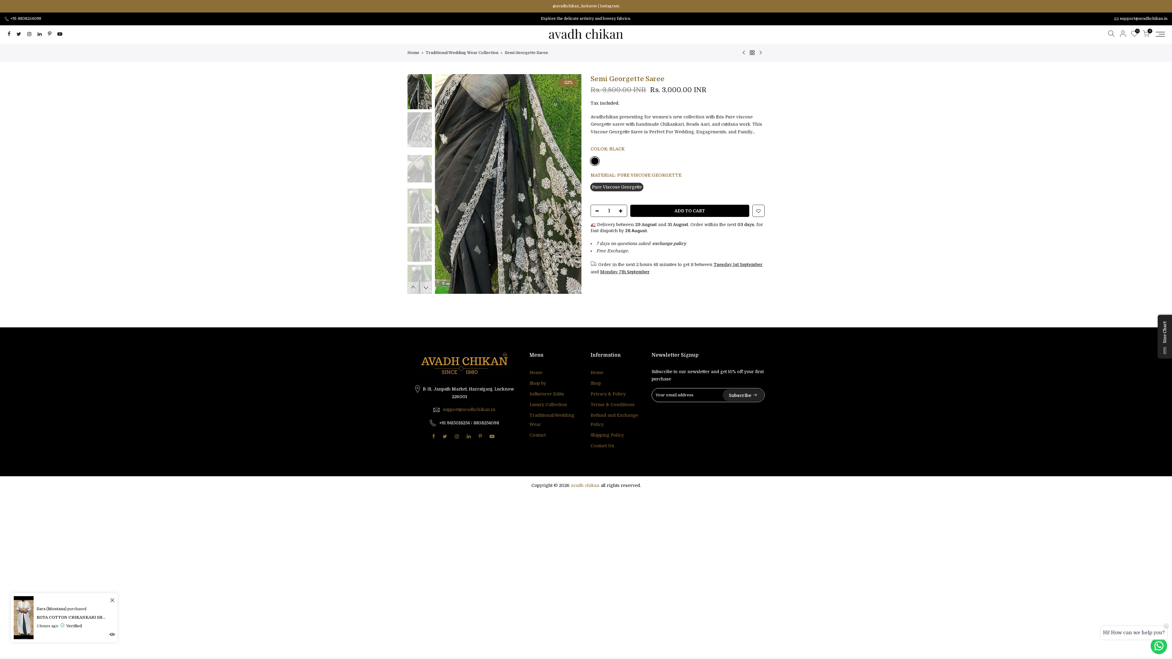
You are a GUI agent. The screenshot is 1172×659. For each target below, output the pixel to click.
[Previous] (445, 184)
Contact (538, 435)
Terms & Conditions (613, 404)
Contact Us (602, 445)
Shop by (538, 383)
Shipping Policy (607, 435)
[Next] (570, 184)
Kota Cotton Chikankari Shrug (72, 617)
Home (413, 52)
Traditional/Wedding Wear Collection (462, 52)
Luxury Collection (548, 404)
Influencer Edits (547, 393)
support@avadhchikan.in (469, 409)
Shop (596, 383)
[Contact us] (1159, 646)
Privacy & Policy (608, 393)
